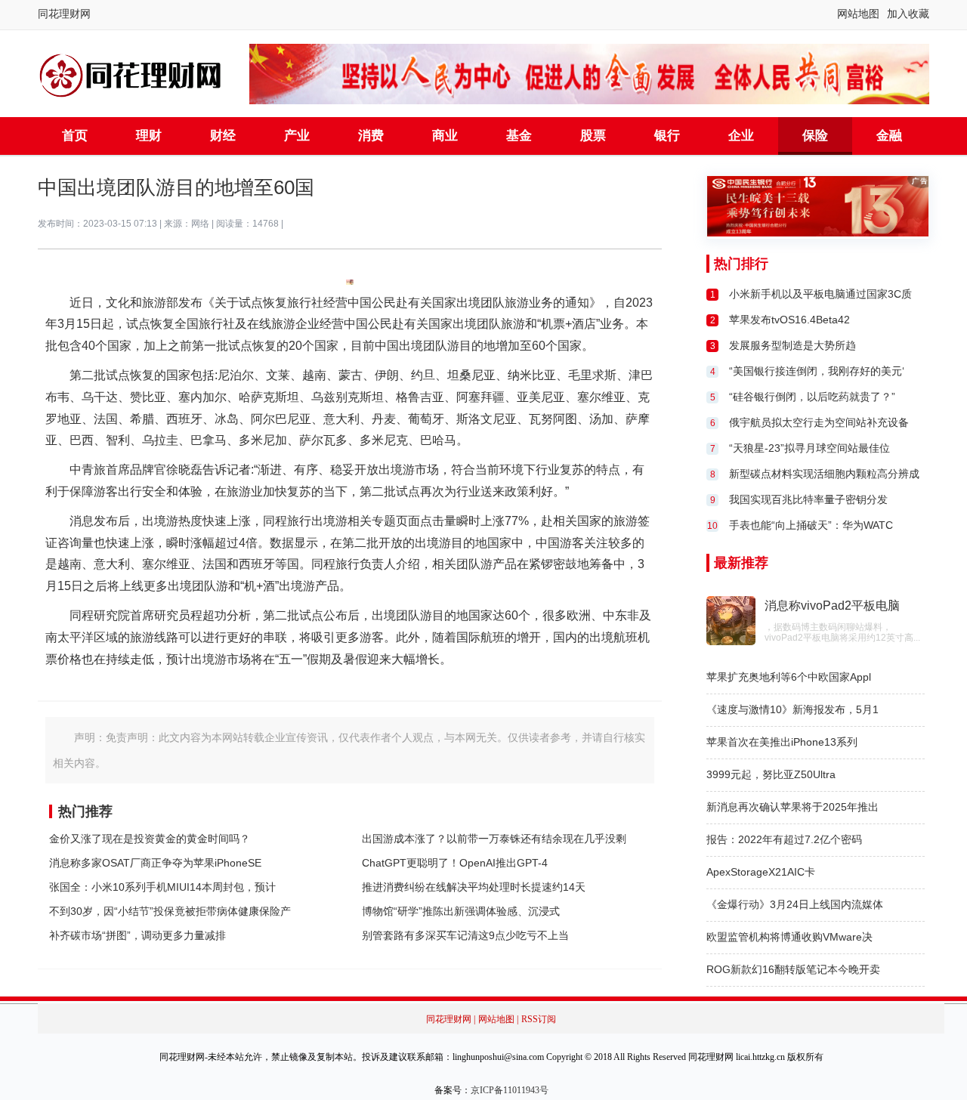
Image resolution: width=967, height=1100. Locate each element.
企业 (741, 135)
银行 (667, 135)
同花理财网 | (450, 1019)
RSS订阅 (538, 1019)
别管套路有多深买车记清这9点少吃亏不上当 (465, 935)
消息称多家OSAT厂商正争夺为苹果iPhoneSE (155, 863)
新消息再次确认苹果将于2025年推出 (792, 807)
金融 (889, 135)
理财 (149, 135)
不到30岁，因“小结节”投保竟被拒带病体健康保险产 (170, 911)
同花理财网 (64, 14)
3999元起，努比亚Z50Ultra (771, 774)
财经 (223, 135)
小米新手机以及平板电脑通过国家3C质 (820, 294)
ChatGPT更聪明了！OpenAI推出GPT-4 (455, 863)
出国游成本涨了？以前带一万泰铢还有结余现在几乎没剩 (494, 839)
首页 (75, 135)
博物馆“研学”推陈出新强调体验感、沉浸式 (461, 911)
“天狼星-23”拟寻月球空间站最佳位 (809, 448)
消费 (371, 135)
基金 (519, 135)
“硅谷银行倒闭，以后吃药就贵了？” (812, 397)
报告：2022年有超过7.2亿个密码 (784, 839)
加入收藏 (908, 14)
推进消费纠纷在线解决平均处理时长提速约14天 (473, 887)
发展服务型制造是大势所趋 (792, 345)
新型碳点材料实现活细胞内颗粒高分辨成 (824, 474)
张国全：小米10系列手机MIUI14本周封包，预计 (162, 887)
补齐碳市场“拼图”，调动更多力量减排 (137, 935)
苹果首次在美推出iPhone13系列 (781, 742)
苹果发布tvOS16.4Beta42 (789, 320)
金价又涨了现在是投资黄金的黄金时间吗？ (149, 839)
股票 (593, 135)
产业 (297, 135)
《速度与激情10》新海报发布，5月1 (792, 709)
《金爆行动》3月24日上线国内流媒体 (794, 904)
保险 (815, 135)
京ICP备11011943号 (509, 1090)
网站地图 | (498, 1019)
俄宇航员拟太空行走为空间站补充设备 (819, 422)
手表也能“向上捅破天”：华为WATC (811, 525)
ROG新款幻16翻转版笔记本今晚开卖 (793, 969)
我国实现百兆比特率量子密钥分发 (808, 499)
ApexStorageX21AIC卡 (760, 872)
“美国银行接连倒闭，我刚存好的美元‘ (816, 371)
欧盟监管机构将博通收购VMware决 (789, 937)
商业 (445, 135)
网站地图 (858, 14)
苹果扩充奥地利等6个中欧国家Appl (788, 677)
